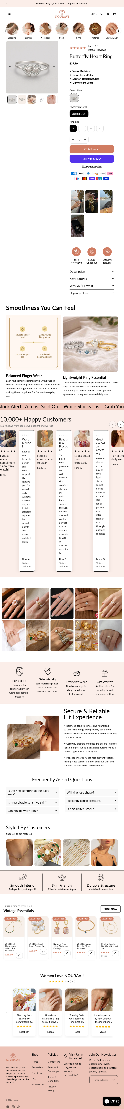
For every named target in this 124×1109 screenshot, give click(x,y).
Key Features (78, 278)
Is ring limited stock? (80, 809)
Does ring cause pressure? (84, 800)
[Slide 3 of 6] (32, 99)
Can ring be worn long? (23, 810)
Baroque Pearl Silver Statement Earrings (61, 946)
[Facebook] (8, 1107)
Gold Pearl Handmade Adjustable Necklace (10, 947)
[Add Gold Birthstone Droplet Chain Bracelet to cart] (91, 953)
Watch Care (38, 1084)
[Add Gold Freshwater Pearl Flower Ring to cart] (43, 952)
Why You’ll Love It (81, 286)
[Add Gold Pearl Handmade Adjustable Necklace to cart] (19, 955)
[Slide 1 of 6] (12, 99)
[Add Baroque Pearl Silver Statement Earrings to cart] (67, 953)
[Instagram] (13, 1107)
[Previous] (112, 424)
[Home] (62, 14)
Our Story (37, 1073)
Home (35, 1061)
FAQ (34, 1078)
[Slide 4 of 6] (41, 99)
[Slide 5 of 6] (51, 99)
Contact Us (54, 1061)
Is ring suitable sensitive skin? (27, 802)
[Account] (108, 14)
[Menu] (9, 13)
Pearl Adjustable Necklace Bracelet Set (109, 946)
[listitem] (13, 603)
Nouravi (16, 1100)
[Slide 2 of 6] (22, 99)
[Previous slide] (7, 3)
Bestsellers (37, 1067)
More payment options (92, 166)
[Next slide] (114, 3)
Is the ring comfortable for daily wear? (28, 792)
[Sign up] (113, 1080)
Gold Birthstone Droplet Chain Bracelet (84, 946)
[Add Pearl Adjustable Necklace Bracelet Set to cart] (115, 953)
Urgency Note (79, 293)
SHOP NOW (110, 909)
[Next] (120, 424)
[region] (62, 1012)
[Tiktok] (18, 1107)
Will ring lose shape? (80, 792)
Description (77, 271)
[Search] (101, 14)
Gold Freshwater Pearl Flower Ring (37, 945)
